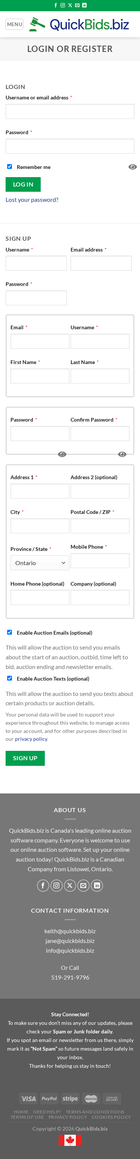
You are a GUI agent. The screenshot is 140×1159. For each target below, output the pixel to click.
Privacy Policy (68, 1117)
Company (93, 583)
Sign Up (25, 758)
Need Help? (47, 1112)
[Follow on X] (70, 5)
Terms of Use (27, 1117)
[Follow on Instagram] (62, 5)
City (17, 512)
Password (19, 132)
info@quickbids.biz (70, 950)
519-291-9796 (70, 977)
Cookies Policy (112, 1117)
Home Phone (37, 583)
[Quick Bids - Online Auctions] (79, 24)
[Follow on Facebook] (55, 5)
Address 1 (24, 477)
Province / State (31, 549)
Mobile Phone (89, 546)
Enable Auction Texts (52, 678)
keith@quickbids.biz (70, 930)
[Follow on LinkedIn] (84, 5)
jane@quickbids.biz (70, 940)
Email (19, 327)
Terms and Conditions (95, 1112)
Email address (89, 249)
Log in (23, 184)
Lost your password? (32, 199)
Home (21, 1112)
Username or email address (39, 97)
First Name (25, 362)
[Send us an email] (77, 5)
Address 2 (94, 477)
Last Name (85, 362)
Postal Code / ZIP (93, 512)
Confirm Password (94, 419)
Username (19, 249)
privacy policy (31, 739)
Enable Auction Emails (54, 632)
